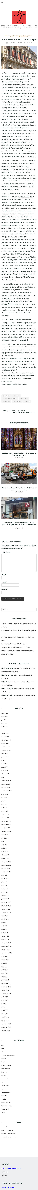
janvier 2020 (5, 980)
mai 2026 (4, 723)
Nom (3, 575)
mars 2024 (4, 811)
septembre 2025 (6, 750)
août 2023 (4, 834)
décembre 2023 (6, 821)
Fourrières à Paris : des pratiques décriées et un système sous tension (19, 489)
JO (2, 1082)
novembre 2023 (6, 824)
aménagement (6, 395)
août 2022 (4, 875)
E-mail (4, 582)
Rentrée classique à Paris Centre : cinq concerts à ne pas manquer (19, 454)
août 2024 (4, 794)
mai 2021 (4, 926)
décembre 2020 (6, 943)
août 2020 (4, 956)
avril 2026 (4, 726)
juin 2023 (4, 841)
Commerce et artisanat (8, 1055)
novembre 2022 (6, 865)
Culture (12, 35)
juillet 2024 (4, 797)
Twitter (4, 1175)
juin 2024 (4, 801)
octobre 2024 (5, 787)
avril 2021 (4, 929)
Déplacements (5, 1062)
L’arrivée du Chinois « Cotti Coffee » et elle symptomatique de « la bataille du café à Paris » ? (19, 524)
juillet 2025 (4, 757)
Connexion (4, 1127)
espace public (6, 401)
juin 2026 (4, 720)
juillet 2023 (4, 838)
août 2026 (4, 713)
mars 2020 (4, 973)
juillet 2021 (4, 919)
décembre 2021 (6, 902)
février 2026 (5, 733)
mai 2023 (4, 845)
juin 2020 (4, 963)
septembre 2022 (6, 872)
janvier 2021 (5, 939)
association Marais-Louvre (9, 398)
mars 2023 (4, 851)
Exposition (4, 1072)
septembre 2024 (6, 791)
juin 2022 (4, 882)
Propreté (4, 1089)
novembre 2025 (6, 743)
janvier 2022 (5, 899)
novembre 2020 (6, 946)
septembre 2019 (6, 993)
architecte (16, 395)
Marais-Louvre (15, 42)
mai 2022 (4, 885)
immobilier (4, 1079)
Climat (3, 1052)
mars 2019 (4, 1014)
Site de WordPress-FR (8, 1137)
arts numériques (26, 196)
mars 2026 (4, 730)
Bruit (7, 35)
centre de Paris (24, 398)
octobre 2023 (5, 828)
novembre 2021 (6, 905)
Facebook (4, 1172)
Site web (4, 589)
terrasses (27, 401)
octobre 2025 (5, 747)
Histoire (29, 35)
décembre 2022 (6, 862)
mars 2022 (4, 892)
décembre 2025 (6, 740)
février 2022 (5, 895)
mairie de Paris (17, 401)
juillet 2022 (4, 878)
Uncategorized (5, 1102)
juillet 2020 (4, 959)
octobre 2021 (5, 909)
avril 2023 (4, 848)
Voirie (3, 1112)
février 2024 (5, 814)
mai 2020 (4, 966)
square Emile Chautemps (10, 350)
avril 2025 (4, 767)
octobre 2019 (5, 990)
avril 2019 (4, 1010)
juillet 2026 (4, 716)
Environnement (6, 1065)
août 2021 (4, 916)
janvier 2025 (5, 777)
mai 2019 (4, 1007)
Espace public (21, 35)
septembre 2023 (6, 831)
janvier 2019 (5, 1020)
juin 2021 (4, 922)
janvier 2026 (5, 737)
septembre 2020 (6, 953)
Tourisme (4, 1099)
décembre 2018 (6, 1024)
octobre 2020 (5, 949)
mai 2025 (4, 764)
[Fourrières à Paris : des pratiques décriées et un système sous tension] (19, 473)
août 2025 (4, 753)
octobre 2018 (5, 1030)
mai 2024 (4, 804)
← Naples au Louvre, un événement (14, 411)
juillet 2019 (4, 1000)
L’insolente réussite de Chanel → (24, 412)
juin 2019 (4, 1003)
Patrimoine (14, 36)
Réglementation (6, 1092)
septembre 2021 (6, 912)
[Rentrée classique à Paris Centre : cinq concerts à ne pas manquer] (19, 438)
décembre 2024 (6, 780)
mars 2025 (4, 770)
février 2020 (5, 976)
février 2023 (5, 855)
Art (2, 1045)
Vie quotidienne (6, 1106)
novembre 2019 (6, 987)
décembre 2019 (6, 983)
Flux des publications (7, 1130)
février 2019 (5, 1017)
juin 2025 (4, 760)
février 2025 (5, 774)
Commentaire (6, 552)
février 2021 (5, 936)
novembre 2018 (6, 1027)
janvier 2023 (5, 858)
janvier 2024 (5, 818)
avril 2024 (4, 807)
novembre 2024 (6, 784)
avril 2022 (4, 889)
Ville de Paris (23, 36)
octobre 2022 (5, 868)
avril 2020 (4, 970)
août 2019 (4, 997)
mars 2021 (4, 932)
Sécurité (4, 1095)
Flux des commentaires (8, 1133)
